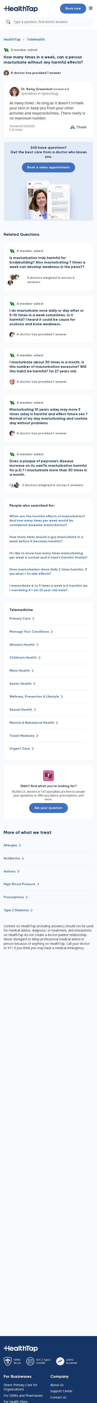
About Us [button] (57, 1385)
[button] (21, 8)
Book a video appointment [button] (48, 167)
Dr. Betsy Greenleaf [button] (36, 89)
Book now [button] (73, 8)
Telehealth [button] (36, 39)
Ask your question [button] (48, 808)
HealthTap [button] (12, 39)
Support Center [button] (61, 1391)
